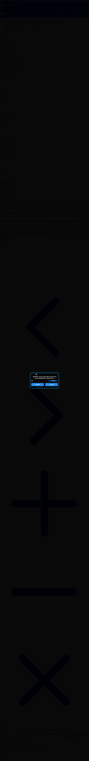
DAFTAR (37, 384)
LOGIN (51, 384)
